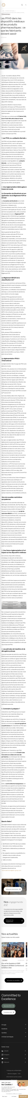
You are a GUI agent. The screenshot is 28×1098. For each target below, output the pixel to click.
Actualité (5, 960)
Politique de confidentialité (14, 1070)
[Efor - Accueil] (5, 5)
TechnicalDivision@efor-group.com (11, 870)
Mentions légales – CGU (14, 1073)
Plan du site (14, 1080)
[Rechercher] (22, 5)
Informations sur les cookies (14, 1076)
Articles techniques (10, 10)
